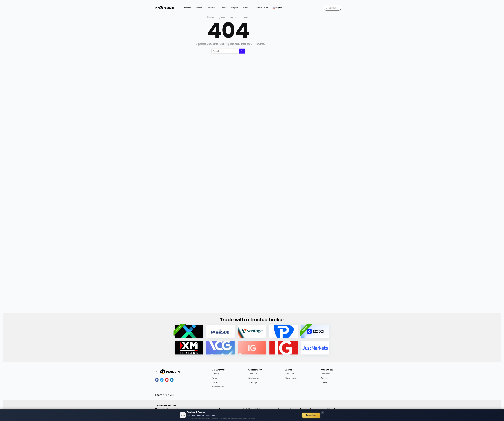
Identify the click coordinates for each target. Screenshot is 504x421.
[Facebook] (157, 380)
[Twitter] (162, 380)
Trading (187, 7)
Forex (223, 7)
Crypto (234, 7)
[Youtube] (167, 380)
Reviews (212, 7)
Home (199, 7)
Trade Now (311, 415)
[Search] (242, 51)
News (245, 7)
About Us (260, 7)
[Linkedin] (172, 380)
